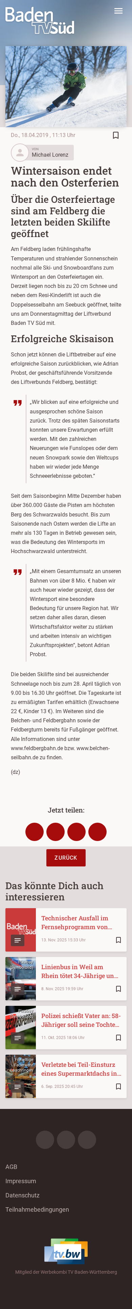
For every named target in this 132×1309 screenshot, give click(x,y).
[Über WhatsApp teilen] (76, 832)
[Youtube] (87, 1140)
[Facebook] (45, 1140)
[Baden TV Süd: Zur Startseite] (39, 20)
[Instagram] (66, 1140)
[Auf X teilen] (55, 832)
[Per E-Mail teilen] (97, 832)
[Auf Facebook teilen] (34, 832)
